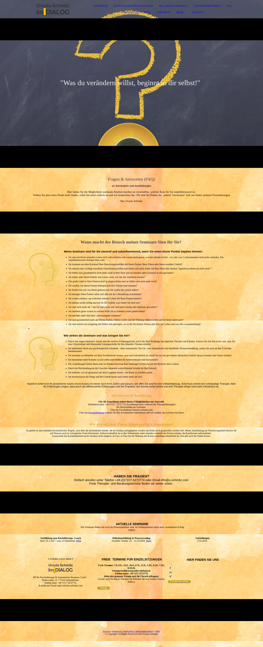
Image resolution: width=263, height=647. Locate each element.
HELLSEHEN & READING (173, 6)
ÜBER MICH (163, 12)
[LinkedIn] (171, 572)
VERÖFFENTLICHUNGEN (136, 12)
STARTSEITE (101, 6)
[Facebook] (170, 568)
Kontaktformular (96, 412)
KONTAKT (198, 12)
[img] (53, 10)
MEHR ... (181, 12)
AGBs (157, 631)
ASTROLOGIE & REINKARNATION (133, 6)
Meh (78, 541)
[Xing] (171, 576)
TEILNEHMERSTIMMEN (207, 6)
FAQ (229, 6)
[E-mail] (171, 563)
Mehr (148, 541)
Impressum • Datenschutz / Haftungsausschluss (132, 631)
